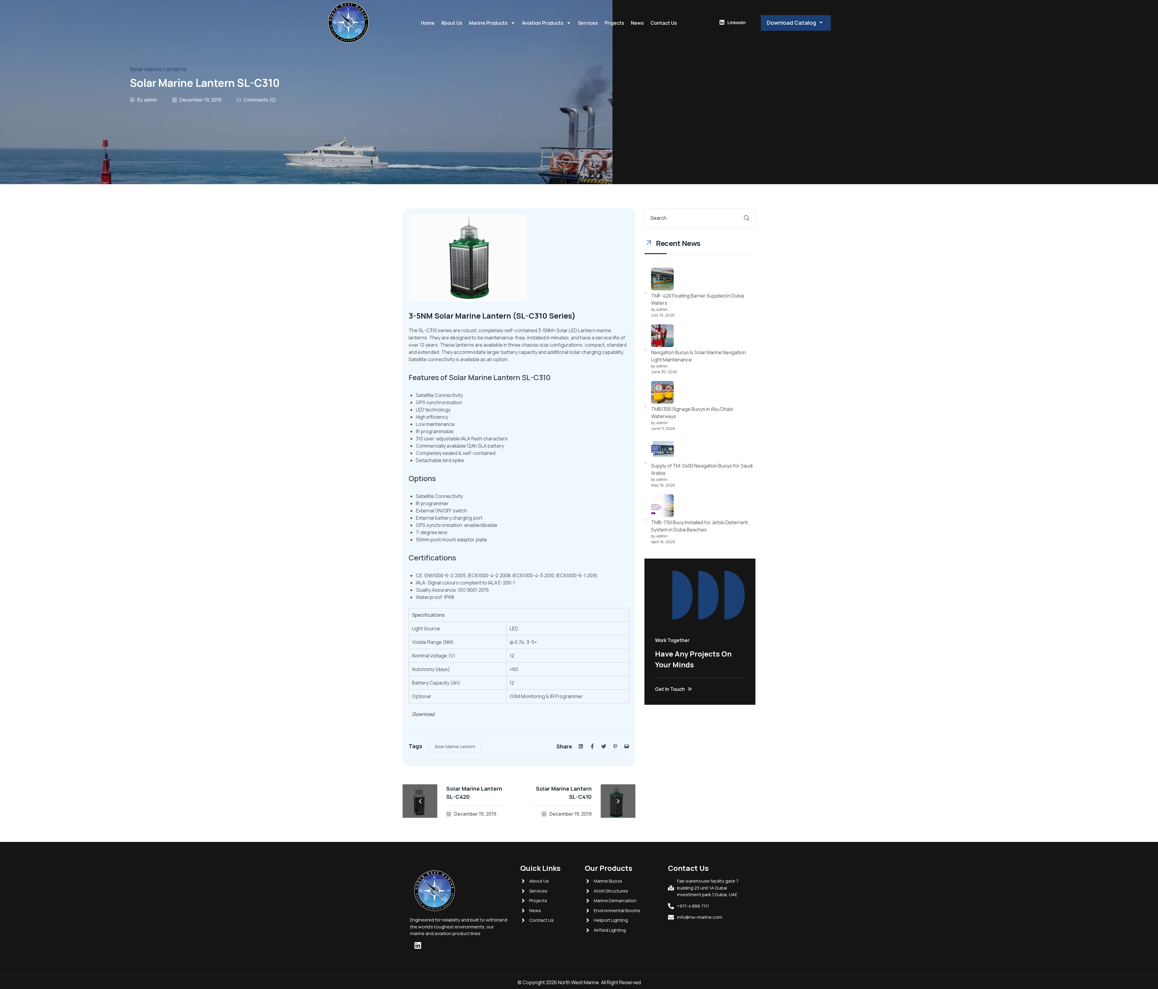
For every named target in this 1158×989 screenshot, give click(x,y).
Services (588, 23)
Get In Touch (670, 689)
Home (428, 23)
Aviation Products (542, 23)
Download (421, 714)
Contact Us (663, 23)
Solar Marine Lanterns (158, 69)
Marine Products (488, 23)
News (637, 23)
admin (150, 99)
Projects (614, 23)
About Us (451, 23)
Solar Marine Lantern (455, 746)
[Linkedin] (417, 945)
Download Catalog (791, 22)
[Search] (746, 218)
